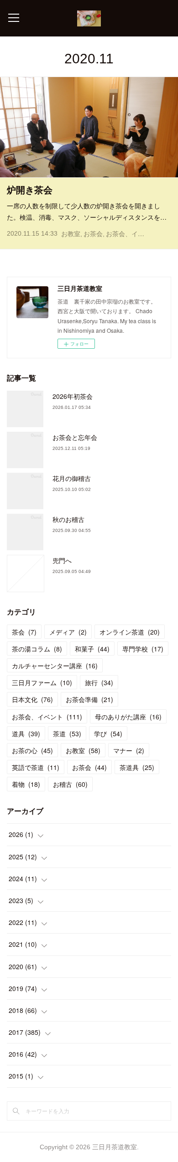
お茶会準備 (89, 699)
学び (108, 733)
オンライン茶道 (129, 631)
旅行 (99, 682)
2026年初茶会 (72, 396)
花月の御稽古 (71, 478)
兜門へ (62, 560)
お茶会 (93, 234)
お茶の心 (32, 750)
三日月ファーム (42, 682)
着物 (26, 784)
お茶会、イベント (131, 234)
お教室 (70, 234)
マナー (128, 750)
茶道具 (137, 767)
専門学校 (142, 648)
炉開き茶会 (29, 190)
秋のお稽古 (68, 519)
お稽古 (70, 784)
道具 (26, 733)
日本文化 (32, 699)
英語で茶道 (35, 767)
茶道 (67, 733)
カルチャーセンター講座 (55, 665)
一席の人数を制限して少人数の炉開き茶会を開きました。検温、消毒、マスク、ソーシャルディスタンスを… (87, 211)
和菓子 (92, 648)
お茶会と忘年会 (74, 437)
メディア (68, 631)
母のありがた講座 (128, 716)
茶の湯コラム (37, 648)
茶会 (24, 631)
